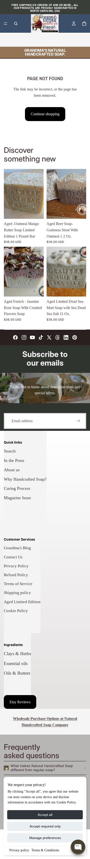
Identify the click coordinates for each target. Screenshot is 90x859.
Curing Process (17, 488)
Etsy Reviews (20, 702)
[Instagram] (24, 337)
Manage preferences (45, 838)
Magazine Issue (17, 497)
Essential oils (16, 663)
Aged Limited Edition (22, 602)
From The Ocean (59, 40)
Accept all (45, 815)
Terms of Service (18, 583)
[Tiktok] (41, 337)
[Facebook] (15, 337)
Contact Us (13, 557)
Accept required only (45, 826)
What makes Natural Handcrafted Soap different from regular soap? (42, 768)
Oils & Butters (17, 673)
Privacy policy (19, 850)
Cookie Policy (16, 610)
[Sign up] (78, 421)
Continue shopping (45, 114)
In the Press (14, 460)
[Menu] (5, 23)
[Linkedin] (66, 337)
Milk (79, 40)
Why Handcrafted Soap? (25, 479)
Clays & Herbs (17, 653)
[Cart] (84, 23)
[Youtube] (32, 337)
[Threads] (57, 337)
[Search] (16, 23)
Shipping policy (17, 592)
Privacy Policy (16, 566)
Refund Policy (16, 575)
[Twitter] (49, 337)
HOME (9, 40)
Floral (38, 40)
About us (12, 469)
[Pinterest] (75, 337)
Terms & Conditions (45, 850)
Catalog (24, 40)
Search (10, 451)
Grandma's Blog (17, 548)
